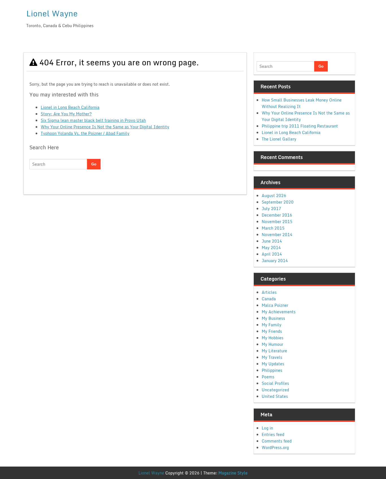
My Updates (273, 364)
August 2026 (274, 195)
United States (275, 396)
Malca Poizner (275, 305)
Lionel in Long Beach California (70, 107)
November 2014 (277, 234)
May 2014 (271, 247)
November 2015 (277, 221)
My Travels (272, 357)
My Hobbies (272, 338)
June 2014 (272, 241)
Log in (267, 428)
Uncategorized (275, 390)
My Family (271, 325)
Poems (268, 377)
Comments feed (277, 441)
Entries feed (273, 434)
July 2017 (271, 208)
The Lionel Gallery (279, 139)
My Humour (272, 344)
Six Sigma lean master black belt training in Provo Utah (93, 120)
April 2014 (272, 254)
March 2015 (273, 228)
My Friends (272, 331)
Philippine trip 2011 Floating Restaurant (300, 126)
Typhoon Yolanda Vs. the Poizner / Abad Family (85, 133)
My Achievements (279, 311)
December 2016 (277, 215)
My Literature (274, 351)
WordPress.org (275, 447)
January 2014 (275, 260)
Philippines (272, 370)
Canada (269, 298)
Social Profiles (275, 383)
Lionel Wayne (52, 13)
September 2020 (278, 202)
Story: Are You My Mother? (66, 114)
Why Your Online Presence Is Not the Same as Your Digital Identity (105, 127)
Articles (269, 292)
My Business (273, 318)
